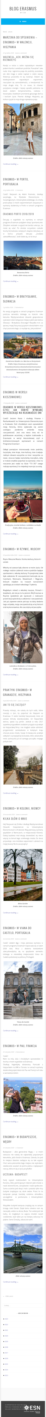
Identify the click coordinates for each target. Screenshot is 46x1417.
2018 (6, 1347)
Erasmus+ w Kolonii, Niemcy (22, 808)
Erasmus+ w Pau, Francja (20, 1046)
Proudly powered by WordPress (18, 1407)
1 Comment (19, 190)
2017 (6, 1353)
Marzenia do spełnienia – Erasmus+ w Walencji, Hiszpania (20, 42)
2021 (6, 1330)
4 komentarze (20, 1052)
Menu (24, 21)
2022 (6, 1324)
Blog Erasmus (23, 8)
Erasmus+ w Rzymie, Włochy (22, 549)
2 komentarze (18, 307)
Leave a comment (21, 53)
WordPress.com (18, 1409)
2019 (6, 1341)
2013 (6, 1375)
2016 (6, 1358)
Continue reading (11, 164)
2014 (6, 1370)
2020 (6, 1336)
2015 (6, 1364)
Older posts (9, 1296)
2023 (6, 1319)
